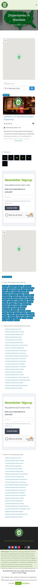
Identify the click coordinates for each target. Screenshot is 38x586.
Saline (25, 315)
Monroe (11, 306)
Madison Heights (26, 304)
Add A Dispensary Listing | (13, 541)
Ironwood (30, 299)
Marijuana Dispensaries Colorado (14, 332)
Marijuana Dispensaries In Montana (15, 358)
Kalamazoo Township (21, 302)
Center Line (23, 290)
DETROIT (26, 292)
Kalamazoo (11, 302)
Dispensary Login (28, 541)
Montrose (17, 306)
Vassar (24, 318)
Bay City (5, 288)
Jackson (5, 302)
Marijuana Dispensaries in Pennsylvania (16, 345)
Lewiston (12, 304)
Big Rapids (11, 288)
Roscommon (13, 315)
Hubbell (19, 299)
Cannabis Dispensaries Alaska (13, 340)
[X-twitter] (22, 547)
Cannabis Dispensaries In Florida (14, 374)
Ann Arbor (5, 285)
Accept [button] (18, 583)
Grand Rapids (15, 297)
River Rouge (31, 313)
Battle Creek (28, 285)
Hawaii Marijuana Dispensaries (14, 372)
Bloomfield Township (28, 288)
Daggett (9, 292)
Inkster (24, 299)
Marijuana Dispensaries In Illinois (14, 369)
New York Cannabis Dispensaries (14, 348)
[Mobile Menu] (36, 5)
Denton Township (17, 292)
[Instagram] (11, 157)
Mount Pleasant (7, 308)
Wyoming (10, 320)
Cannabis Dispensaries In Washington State (17, 380)
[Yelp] (5, 157)
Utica (19, 318)
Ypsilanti (17, 320)
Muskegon (22, 308)
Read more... (19, 140)
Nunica (28, 311)
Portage (24, 313)
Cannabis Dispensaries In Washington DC (17, 377)
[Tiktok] (28, 547)
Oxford (10, 313)
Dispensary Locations (20, 25)
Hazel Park (5, 299)
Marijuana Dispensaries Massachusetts (16, 385)
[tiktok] (22, 157)
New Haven (22, 311)
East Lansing (6, 295)
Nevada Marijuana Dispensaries (14, 334)
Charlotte (30, 290)
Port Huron (17, 313)
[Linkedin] (15, 547)
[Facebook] (9, 547)
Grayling (23, 297)
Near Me (6, 95)
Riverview (5, 315)
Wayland (30, 318)
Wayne (4, 320)
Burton (4, 290)
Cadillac (10, 290)
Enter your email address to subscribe (15, 190)
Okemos (5, 313)
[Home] (12, 25)
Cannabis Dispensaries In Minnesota (15, 361)
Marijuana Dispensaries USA (13, 329)
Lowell (18, 304)
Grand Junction (6, 297)
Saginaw (20, 315)
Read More (26, 583)
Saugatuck (31, 315)
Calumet (16, 290)
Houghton (12, 299)
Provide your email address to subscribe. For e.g (17, 202)
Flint (32, 295)
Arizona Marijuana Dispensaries (14, 342)
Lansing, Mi (5, 304)
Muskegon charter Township (10, 311)
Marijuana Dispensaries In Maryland (15, 366)
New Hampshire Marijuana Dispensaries (16, 356)
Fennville (20, 295)
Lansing (30, 302)
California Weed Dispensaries (13, 337)
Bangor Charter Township (16, 285)
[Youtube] (16, 157)
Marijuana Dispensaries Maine (13, 388)
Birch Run (18, 288)
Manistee (5, 306)
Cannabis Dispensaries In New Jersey (15, 353)
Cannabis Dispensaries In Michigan (15, 364)
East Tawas (13, 295)
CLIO (4, 292)
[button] (19, 57)
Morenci (24, 306)
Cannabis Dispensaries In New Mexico (16, 350)
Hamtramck (30, 297)
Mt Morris (15, 308)
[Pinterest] (28, 157)
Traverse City (13, 318)
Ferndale (27, 295)
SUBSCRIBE (12, 208)
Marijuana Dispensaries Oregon (14, 382)
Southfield (5, 318)
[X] (5, 163)
